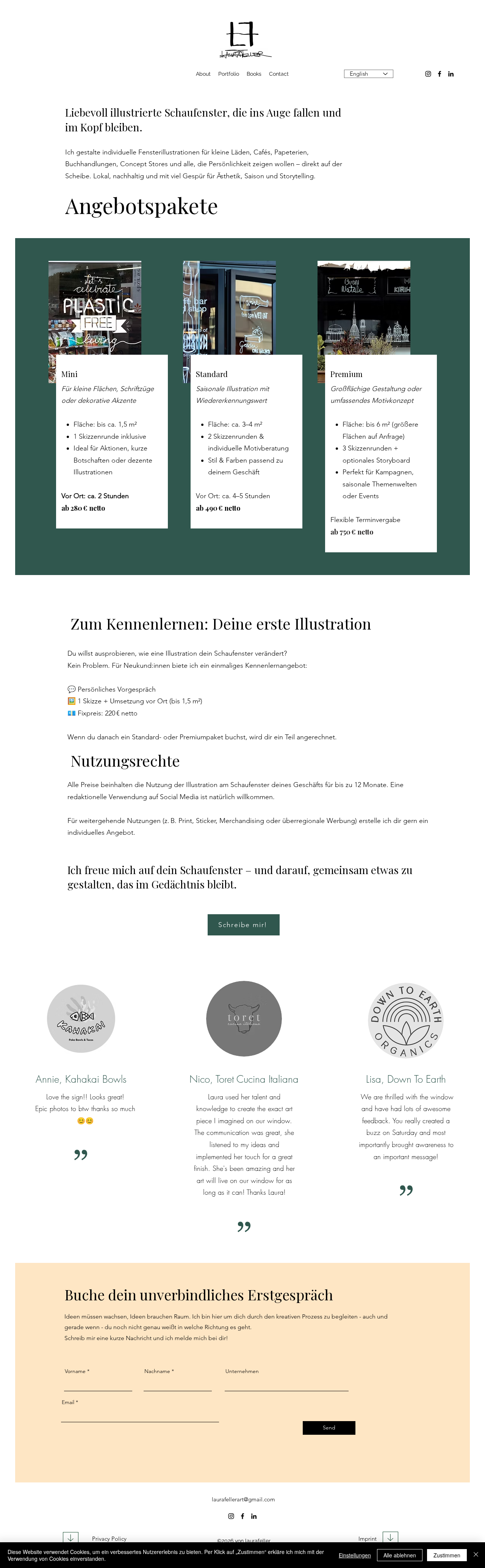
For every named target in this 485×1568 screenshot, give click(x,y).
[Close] (475, 1555)
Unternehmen (242, 1371)
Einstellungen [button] (355, 1555)
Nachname (157, 1371)
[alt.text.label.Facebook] (439, 74)
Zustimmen (446, 1555)
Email (68, 1402)
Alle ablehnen (399, 1555)
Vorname (75, 1371)
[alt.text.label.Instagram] (428, 74)
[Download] (70, 1539)
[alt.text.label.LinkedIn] (451, 74)
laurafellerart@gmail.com (243, 1499)
